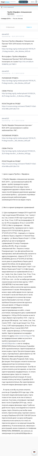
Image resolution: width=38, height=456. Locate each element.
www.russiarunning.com (23, 336)
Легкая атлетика (13, 1)
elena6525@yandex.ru (9, 343)
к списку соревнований (8, 7)
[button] (34, 452)
